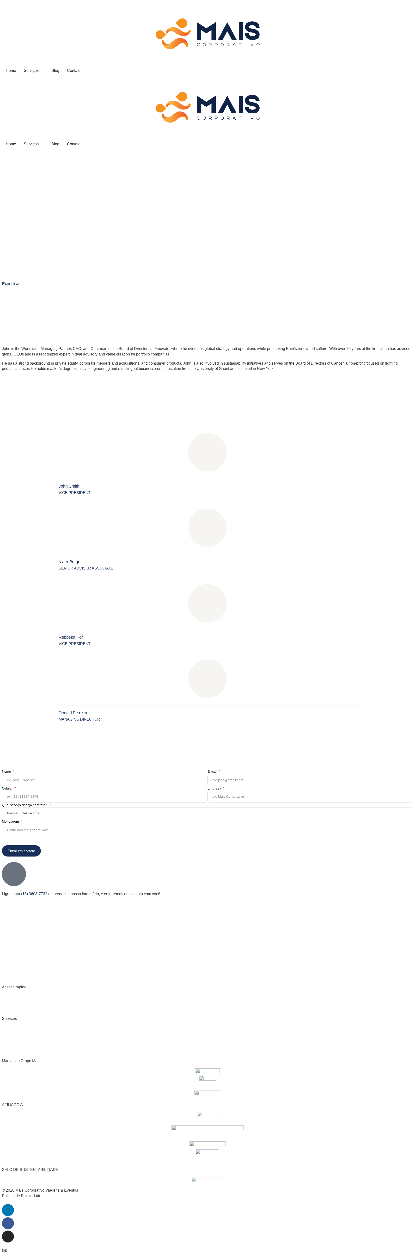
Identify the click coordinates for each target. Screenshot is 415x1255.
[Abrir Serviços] (42, 70)
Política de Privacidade (21, 1196)
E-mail (213, 771)
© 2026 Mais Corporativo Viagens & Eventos (40, 1190)
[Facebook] (8, 1223)
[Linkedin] (8, 1210)
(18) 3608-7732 (34, 894)
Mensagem (11, 821)
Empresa (215, 788)
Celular (8, 788)
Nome (7, 771)
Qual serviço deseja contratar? (25, 805)
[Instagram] (8, 1237)
